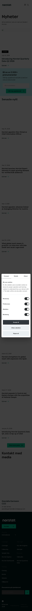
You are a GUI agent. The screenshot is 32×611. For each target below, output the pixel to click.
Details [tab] (16, 276)
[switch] (26, 303)
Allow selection (16, 327)
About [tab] (25, 276)
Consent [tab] (6, 276)
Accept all (16, 322)
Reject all (16, 333)
